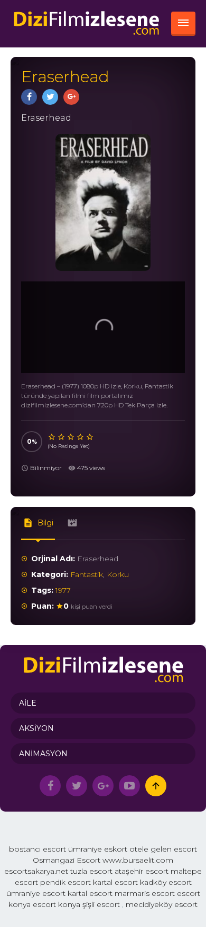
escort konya (56, 904)
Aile (27, 703)
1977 (63, 590)
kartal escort (115, 882)
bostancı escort (37, 849)
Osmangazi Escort (66, 860)
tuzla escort (91, 871)
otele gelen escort (163, 849)
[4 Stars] (81, 437)
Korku (118, 574)
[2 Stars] (62, 437)
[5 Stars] (90, 437)
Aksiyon (36, 728)
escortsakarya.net (36, 871)
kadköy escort (166, 882)
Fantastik (86, 574)
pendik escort (65, 882)
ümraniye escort (35, 893)
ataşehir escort (141, 871)
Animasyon (43, 753)
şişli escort (101, 904)
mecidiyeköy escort (162, 904)
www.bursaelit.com (137, 860)
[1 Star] (52, 437)
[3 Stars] (71, 437)
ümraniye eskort (97, 849)
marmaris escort (145, 893)
